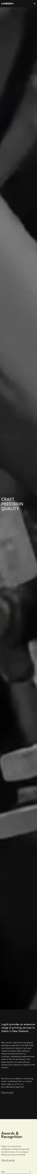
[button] (35, 4)
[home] (7, 4)
